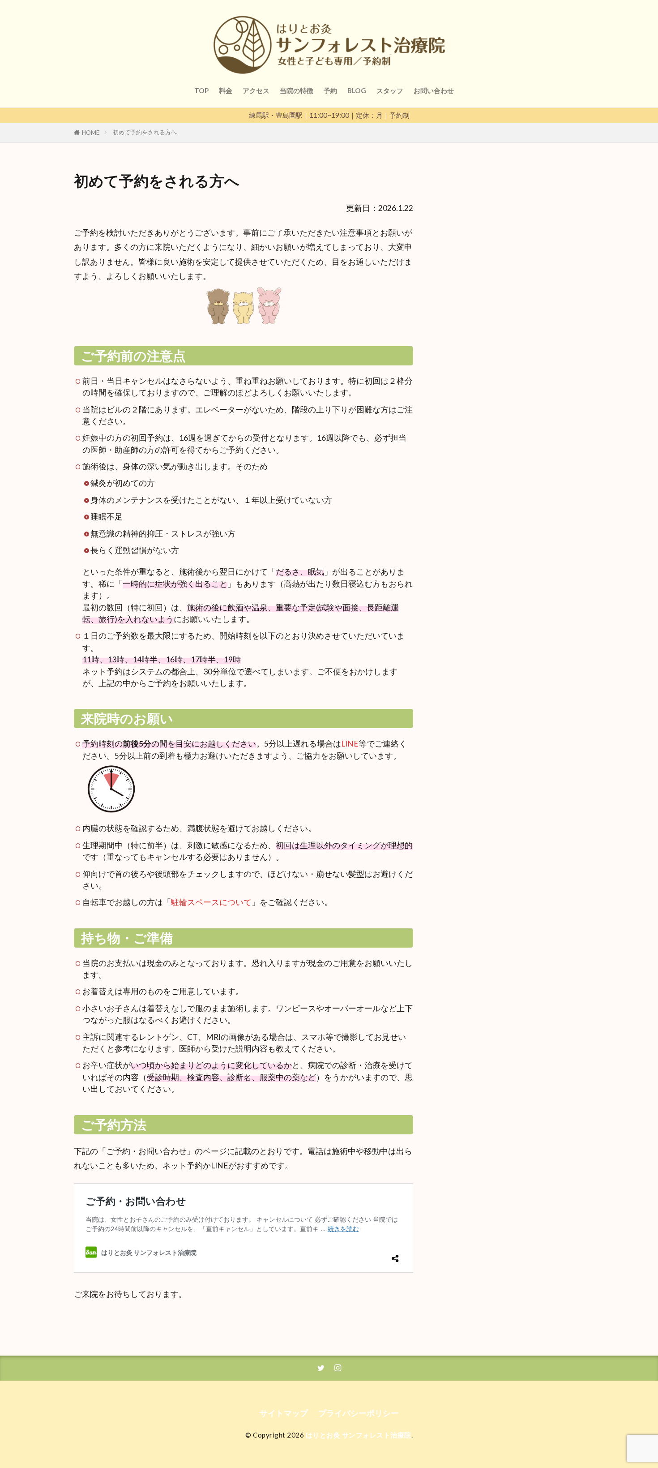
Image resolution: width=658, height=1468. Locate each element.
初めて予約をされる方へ (145, 132)
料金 (225, 90)
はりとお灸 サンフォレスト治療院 (358, 1435)
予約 (330, 90)
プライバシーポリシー (358, 1413)
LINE (350, 743)
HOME (90, 132)
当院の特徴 (296, 90)
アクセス (256, 90)
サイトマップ (284, 1413)
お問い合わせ (434, 90)
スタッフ (389, 90)
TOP (201, 90)
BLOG (356, 90)
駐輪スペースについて (211, 902)
